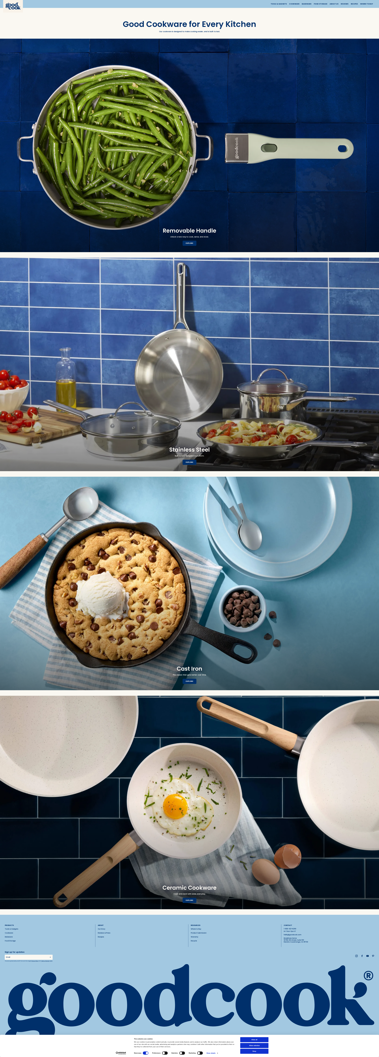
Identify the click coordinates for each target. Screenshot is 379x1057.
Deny (254, 1051)
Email (8, 957)
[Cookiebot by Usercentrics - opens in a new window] (121, 1053)
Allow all (254, 1039)
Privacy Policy (34, 961)
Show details (210, 1053)
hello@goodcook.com (292, 935)
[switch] (165, 1053)
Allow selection (254, 1045)
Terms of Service (45, 961)
